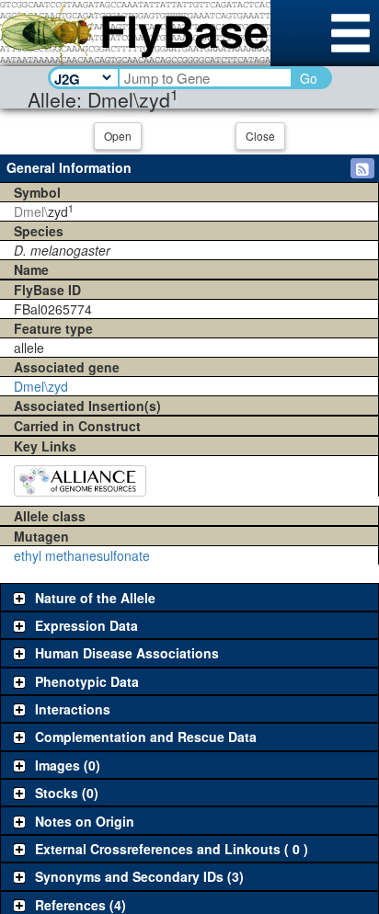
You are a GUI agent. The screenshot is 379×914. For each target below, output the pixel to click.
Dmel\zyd (41, 386)
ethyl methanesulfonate (82, 555)
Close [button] (260, 135)
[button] (362, 168)
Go (308, 78)
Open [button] (118, 135)
